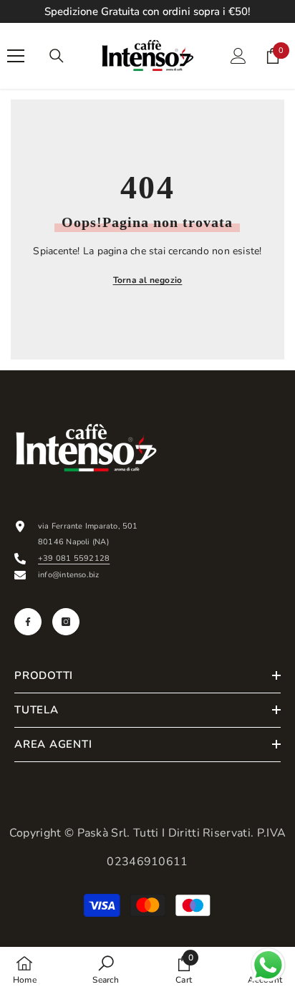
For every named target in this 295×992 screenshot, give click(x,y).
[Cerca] (56, 55)
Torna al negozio (148, 280)
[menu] (15, 55)
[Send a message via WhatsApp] (268, 965)
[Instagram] (65, 621)
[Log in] (238, 56)
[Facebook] (28, 621)
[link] (105, 969)
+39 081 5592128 (74, 558)
